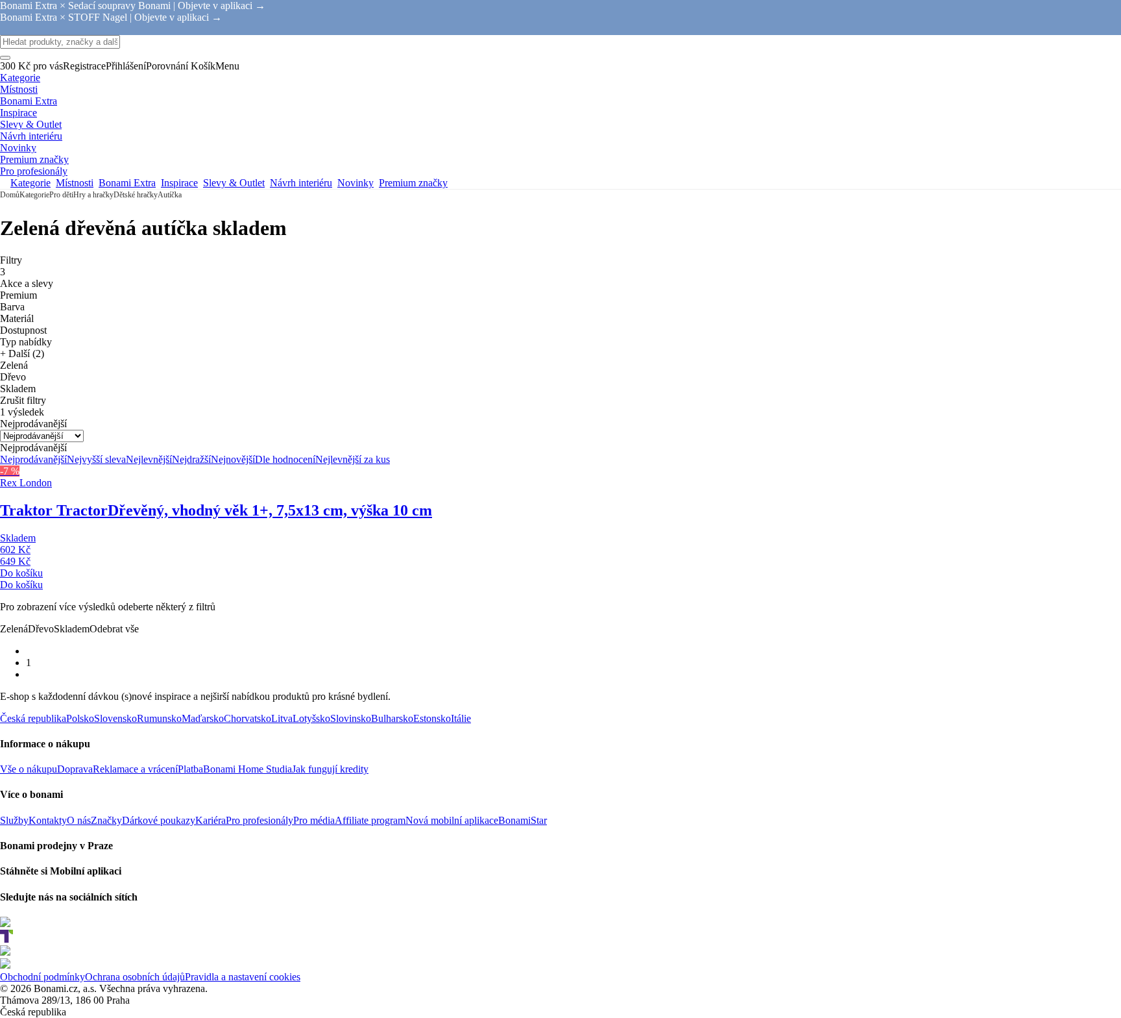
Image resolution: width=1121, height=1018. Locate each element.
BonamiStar (522, 820)
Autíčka (170, 194)
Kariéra (210, 820)
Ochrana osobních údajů (135, 976)
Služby (14, 820)
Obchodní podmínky (42, 976)
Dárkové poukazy (158, 820)
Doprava (75, 769)
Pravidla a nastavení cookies (242, 976)
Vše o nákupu (28, 769)
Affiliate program (370, 820)
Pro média (314, 820)
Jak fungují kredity (330, 769)
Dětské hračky (136, 194)
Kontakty (48, 820)
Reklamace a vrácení (135, 769)
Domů (9, 194)
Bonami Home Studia (247, 769)
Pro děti (61, 194)
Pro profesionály (259, 820)
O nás (79, 820)
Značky (106, 820)
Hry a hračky (93, 194)
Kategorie (34, 194)
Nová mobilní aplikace (451, 820)
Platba (190, 769)
